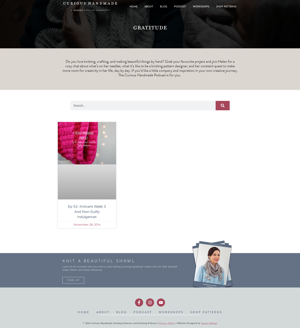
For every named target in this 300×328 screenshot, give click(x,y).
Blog (163, 6)
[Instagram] (150, 302)
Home (134, 6)
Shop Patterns (226, 6)
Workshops (201, 6)
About (148, 6)
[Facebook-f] (139, 302)
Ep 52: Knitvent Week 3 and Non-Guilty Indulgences (87, 212)
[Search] (223, 105)
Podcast (180, 6)
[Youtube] (161, 302)
